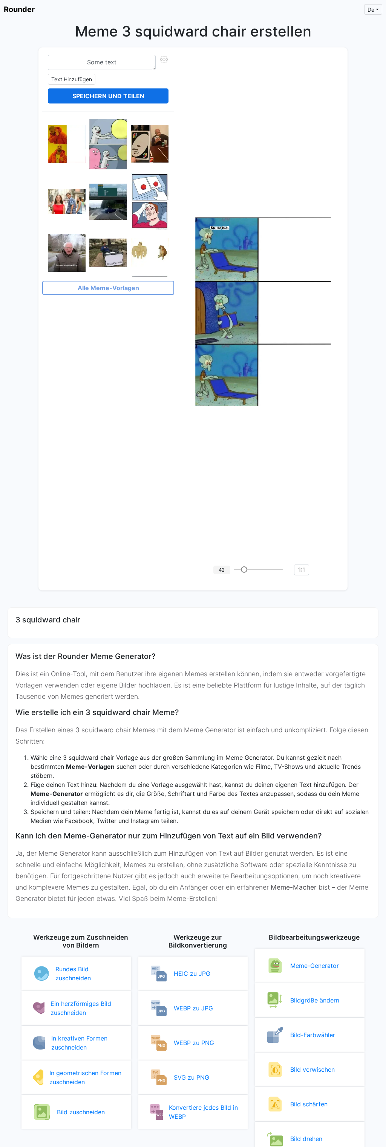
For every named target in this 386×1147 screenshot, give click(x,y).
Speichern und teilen (108, 96)
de (371, 9)
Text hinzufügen (71, 79)
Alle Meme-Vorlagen (108, 288)
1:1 (301, 570)
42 (222, 570)
